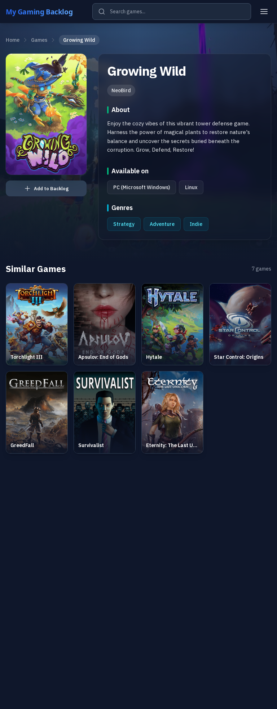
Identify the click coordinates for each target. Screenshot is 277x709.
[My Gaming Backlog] (46, 11)
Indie (196, 224)
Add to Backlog (51, 189)
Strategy (124, 224)
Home (12, 40)
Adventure (162, 224)
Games (39, 40)
